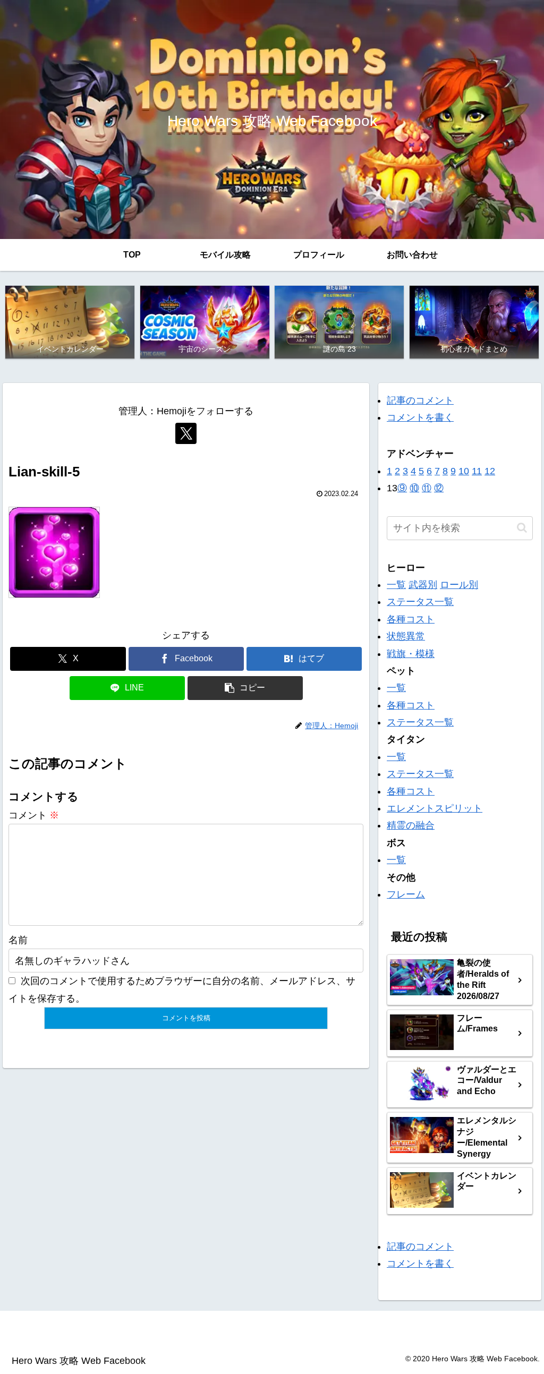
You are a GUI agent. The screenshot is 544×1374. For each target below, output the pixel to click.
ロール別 (459, 584)
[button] (245, 688)
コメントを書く (420, 417)
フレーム (406, 894)
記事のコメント (420, 400)
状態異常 (406, 636)
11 (477, 471)
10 (463, 471)
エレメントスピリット (434, 808)
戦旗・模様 (411, 653)
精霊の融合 (411, 825)
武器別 (423, 584)
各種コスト (411, 619)
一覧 (396, 584)
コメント (33, 815)
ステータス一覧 (420, 601)
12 (489, 471)
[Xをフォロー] (186, 433)
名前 (18, 940)
